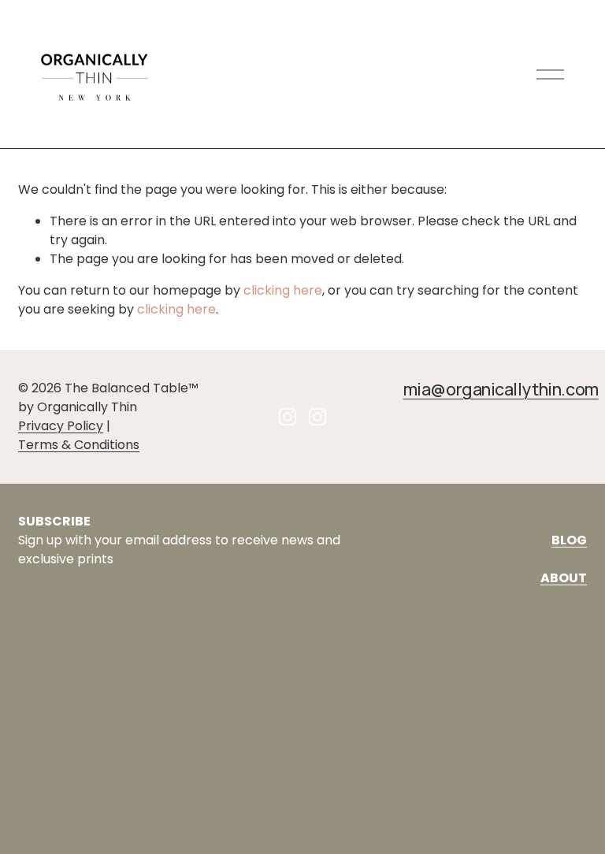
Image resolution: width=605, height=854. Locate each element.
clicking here (282, 290)
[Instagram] (287, 416)
